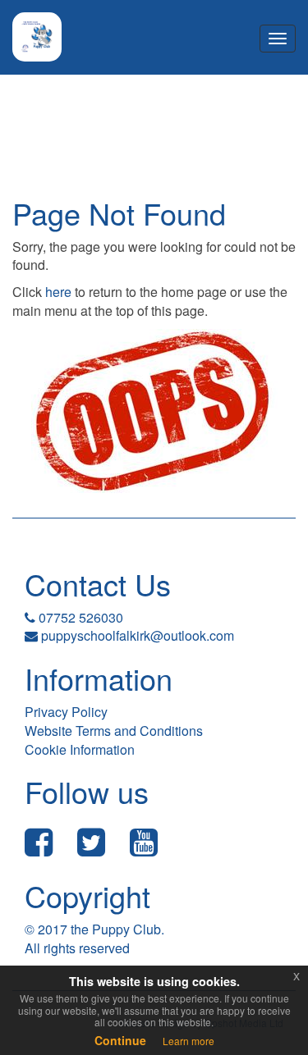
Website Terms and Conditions (114, 730)
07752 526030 (79, 617)
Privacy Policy (66, 711)
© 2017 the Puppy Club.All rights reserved (94, 938)
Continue (120, 1040)
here (58, 291)
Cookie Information (80, 749)
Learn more (188, 1041)
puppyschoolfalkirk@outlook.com (137, 635)
